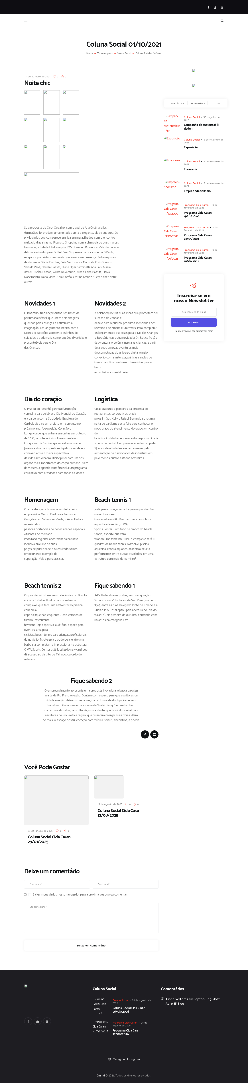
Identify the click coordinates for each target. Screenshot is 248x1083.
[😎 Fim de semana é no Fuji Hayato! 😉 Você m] (124, 1066)
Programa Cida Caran (196, 204)
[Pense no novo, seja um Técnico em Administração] (164, 1066)
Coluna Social (124, 53)
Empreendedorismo (197, 191)
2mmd (101, 1075)
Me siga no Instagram (126, 1059)
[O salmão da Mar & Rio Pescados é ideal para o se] (204, 1066)
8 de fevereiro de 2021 (200, 206)
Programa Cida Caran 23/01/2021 (198, 237)
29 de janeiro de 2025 (40, 830)
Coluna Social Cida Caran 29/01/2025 (49, 839)
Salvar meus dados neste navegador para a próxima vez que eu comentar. (80, 894)
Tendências (178, 103)
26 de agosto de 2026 (130, 1024)
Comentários (198, 103)
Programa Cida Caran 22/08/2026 (126, 1032)
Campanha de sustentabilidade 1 (202, 127)
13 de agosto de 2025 (110, 804)
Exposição (191, 147)
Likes (218, 103)
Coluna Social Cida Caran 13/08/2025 (119, 813)
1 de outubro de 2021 (38, 76)
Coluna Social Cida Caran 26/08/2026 (129, 1010)
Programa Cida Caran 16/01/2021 (198, 259)
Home (89, 53)
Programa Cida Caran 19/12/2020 (198, 214)
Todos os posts (105, 53)
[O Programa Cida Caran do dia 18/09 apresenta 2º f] (44, 1066)
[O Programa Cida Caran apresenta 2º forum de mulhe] (84, 1066)
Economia (191, 169)
